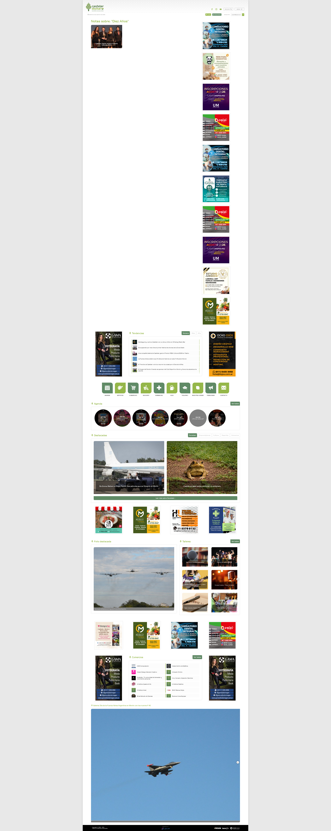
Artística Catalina (177, 684)
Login (208, 14)
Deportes (225, 435)
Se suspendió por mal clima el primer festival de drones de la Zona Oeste (161, 347)
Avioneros (235, 435)
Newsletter (227, 14)
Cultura (216, 435)
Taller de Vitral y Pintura (224, 608)
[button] (237, 579)
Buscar (227, 9)
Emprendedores (204, 435)
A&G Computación (143, 666)
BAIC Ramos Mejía (178, 690)
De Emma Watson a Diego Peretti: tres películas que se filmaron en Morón (128, 486)
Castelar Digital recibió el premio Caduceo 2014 (106, 44)
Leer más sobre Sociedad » (165, 498)
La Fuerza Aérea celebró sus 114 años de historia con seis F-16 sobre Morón (162, 359)
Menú (238, 9)
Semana (186, 333)
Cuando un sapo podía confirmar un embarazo (202, 486)
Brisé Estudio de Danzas (145, 696)
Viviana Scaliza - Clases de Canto (224, 585)
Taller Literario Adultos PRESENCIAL (195, 608)
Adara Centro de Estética (180, 666)
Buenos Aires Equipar (179, 696)
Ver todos (235, 404)
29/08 (160, 418)
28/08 (122, 418)
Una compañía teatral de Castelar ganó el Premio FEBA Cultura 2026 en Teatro (163, 353)
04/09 (217, 418)
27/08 (103, 418)
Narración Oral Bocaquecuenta (195, 562)
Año (199, 333)
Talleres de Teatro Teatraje (224, 562)
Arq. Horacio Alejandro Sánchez (182, 678)
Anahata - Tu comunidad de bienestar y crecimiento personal (149, 678)
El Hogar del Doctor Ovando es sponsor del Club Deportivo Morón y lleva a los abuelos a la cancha (167, 370)
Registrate (217, 14)
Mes (193, 333)
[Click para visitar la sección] (107, 388)
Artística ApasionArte (144, 684)
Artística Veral (141, 690)
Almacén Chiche (177, 672)
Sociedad (192, 435)
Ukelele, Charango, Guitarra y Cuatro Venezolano (195, 585)
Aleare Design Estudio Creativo (147, 672)
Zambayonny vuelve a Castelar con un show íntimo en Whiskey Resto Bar (161, 342)
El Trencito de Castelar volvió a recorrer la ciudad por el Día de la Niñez (160, 364)
